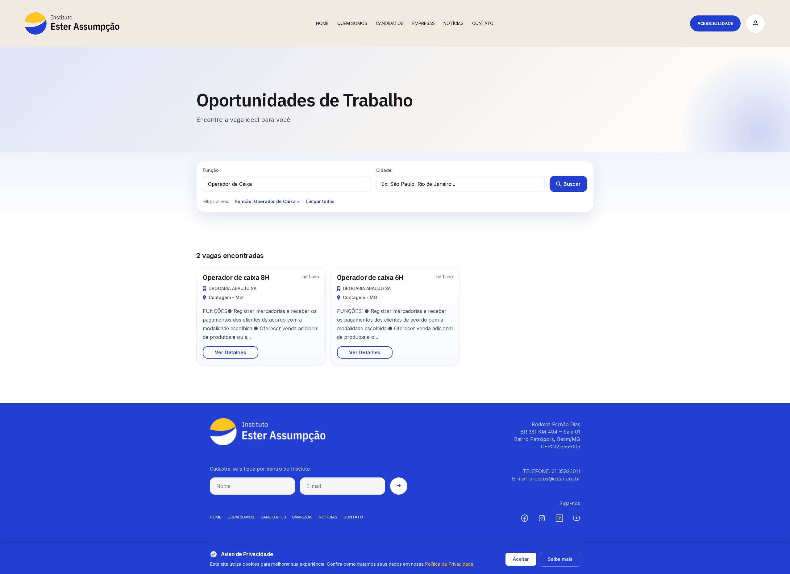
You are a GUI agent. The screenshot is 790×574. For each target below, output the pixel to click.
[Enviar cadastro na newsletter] (398, 486)
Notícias (453, 23)
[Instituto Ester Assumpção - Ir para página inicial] (72, 23)
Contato (482, 23)
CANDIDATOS (273, 517)
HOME (215, 517)
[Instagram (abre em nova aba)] (542, 518)
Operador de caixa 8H (236, 277)
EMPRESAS (302, 517)
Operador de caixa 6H (370, 277)
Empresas (423, 23)
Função (211, 170)
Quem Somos (352, 23)
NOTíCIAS (328, 517)
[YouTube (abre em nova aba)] (576, 518)
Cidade (384, 170)
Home (322, 23)
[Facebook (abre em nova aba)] (524, 518)
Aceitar (521, 559)
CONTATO (353, 517)
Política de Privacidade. (450, 564)
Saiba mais (560, 559)
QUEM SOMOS (240, 517)
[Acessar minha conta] (755, 23)
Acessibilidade (715, 23)
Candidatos (390, 23)
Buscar (572, 184)
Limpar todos (320, 201)
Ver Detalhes (230, 352)
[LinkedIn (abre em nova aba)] (559, 518)
